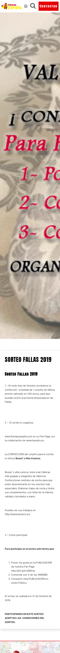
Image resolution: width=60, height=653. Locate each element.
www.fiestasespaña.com (18, 436)
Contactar (48, 6)
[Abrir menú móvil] (25, 6)
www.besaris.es (35, 440)
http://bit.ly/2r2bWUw (23, 570)
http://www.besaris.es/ (17, 514)
